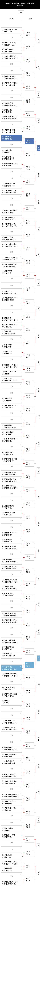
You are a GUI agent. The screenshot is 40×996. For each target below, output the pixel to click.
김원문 (28, 800)
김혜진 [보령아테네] (8, 51)
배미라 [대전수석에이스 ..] (9, 257)
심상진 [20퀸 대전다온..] (9, 486)
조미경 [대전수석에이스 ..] (9, 674)
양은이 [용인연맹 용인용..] (9, 226)
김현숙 (28, 397)
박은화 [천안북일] (7, 110)
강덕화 (28, 719)
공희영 (28, 583)
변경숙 (28, 156)
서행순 (28, 115)
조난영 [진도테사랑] (8, 828)
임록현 (28, 368)
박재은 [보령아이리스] (8, 687)
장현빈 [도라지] (6, 434)
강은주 (28, 422)
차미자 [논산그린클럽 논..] (9, 562)
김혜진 (28, 48)
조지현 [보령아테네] (8, 595)
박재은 (28, 690)
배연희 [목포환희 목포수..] (9, 615)
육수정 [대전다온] (7, 756)
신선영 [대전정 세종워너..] (9, 533)
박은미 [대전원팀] (7, 150)
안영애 (28, 236)
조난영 (28, 825)
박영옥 (28, 411)
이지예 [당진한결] (7, 667)
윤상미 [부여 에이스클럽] (9, 694)
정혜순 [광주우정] (7, 868)
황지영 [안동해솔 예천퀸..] (9, 190)
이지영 (28, 355)
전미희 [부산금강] (7, 137)
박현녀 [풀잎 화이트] (8, 452)
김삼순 (28, 867)
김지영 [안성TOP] (7, 374)
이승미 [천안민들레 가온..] (9, 882)
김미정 (28, 62)
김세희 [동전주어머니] (8, 183)
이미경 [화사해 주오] (8, 696)
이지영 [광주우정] (7, 351)
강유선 (28, 733)
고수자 (28, 852)
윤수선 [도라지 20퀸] (8, 212)
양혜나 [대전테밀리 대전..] (9, 481)
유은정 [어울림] (6, 165)
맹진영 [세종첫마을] (8, 103)
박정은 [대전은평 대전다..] (9, 259)
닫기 (21, 12)
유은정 (28, 169)
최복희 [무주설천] (7, 837)
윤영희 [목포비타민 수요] (9, 459)
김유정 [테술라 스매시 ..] (9, 479)
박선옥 (28, 704)
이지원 (28, 424)
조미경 (28, 677)
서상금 (28, 33)
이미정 (28, 75)
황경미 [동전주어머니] (8, 835)
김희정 (28, 623)
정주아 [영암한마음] (8, 647)
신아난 (28, 773)
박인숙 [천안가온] (7, 327)
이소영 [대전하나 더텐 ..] (9, 783)
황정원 (28, 652)
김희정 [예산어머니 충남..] (9, 620)
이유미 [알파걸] (6, 347)
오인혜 (28, 276)
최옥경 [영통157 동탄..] (8, 45)
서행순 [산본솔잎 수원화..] (9, 118)
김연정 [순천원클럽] (8, 300)
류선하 (28, 395)
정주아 (28, 650)
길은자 (28, 531)
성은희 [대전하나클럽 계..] (9, 488)
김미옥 (28, 46)
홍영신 (28, 744)
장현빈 (28, 437)
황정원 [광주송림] (7, 649)
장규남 (28, 263)
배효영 (28, 370)
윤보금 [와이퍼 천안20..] (9, 774)
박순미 (28, 384)
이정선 (28, 518)
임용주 (28, 758)
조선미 (28, 59)
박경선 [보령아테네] (8, 593)
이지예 (28, 664)
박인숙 (28, 330)
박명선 (28, 464)
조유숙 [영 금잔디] (7, 237)
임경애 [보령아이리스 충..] (9, 622)
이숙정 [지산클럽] (7, 378)
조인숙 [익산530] (7, 810)
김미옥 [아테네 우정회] (8, 49)
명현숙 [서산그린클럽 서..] (9, 439)
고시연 (28, 717)
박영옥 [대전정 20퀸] (8, 407)
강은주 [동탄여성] (7, 425)
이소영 (28, 787)
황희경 (28, 86)
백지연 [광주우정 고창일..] (9, 246)
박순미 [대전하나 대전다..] (9, 380)
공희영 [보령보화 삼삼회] (9, 580)
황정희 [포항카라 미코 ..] (9, 219)
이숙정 (28, 382)
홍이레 (28, 435)
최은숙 (28, 408)
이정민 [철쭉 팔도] (7, 586)
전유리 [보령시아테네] (8, 763)
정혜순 (28, 865)
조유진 (28, 357)
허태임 (28, 142)
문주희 (28, 784)
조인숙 (28, 813)
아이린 (28, 505)
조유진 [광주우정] (7, 353)
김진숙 (28, 610)
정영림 (28, 315)
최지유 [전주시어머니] (8, 85)
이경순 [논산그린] (7, 857)
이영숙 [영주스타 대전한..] (9, 864)
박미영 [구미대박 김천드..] (9, 217)
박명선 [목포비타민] (8, 461)
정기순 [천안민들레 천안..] (9, 324)
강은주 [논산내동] (7, 559)
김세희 (28, 180)
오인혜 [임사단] (6, 273)
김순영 (28, 502)
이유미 (28, 343)
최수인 (28, 451)
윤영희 (28, 462)
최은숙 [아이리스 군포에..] (9, 405)
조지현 (28, 599)
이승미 (28, 878)
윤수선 (28, 209)
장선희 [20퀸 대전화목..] (9, 801)
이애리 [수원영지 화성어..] (9, 116)
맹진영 (28, 100)
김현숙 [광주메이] (7, 400)
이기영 (28, 585)
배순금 (28, 274)
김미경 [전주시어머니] (8, 640)
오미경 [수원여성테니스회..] (10, 794)
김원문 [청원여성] (7, 803)
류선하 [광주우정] (7, 398)
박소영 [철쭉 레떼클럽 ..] (9, 43)
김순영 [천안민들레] (8, 506)
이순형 (28, 543)
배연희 (28, 612)
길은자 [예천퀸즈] (7, 535)
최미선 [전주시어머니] (8, 132)
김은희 (28, 196)
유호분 (28, 207)
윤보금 (28, 771)
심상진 (28, 489)
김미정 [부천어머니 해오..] (9, 58)
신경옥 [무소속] (6, 331)
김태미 (28, 301)
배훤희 (28, 290)
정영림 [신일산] (6, 318)
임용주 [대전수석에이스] (9, 754)
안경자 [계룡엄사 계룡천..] (9, 105)
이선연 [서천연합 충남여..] (9, 750)
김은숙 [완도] (6, 703)
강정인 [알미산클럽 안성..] (9, 371)
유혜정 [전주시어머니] (8, 130)
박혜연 (28, 478)
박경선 (28, 596)
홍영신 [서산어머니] (8, 747)
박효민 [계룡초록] (7, 541)
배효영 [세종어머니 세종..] (9, 367)
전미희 (28, 140)
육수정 (28, 760)
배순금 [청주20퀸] (7, 271)
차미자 (28, 558)
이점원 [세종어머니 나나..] (9, 472)
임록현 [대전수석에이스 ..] (9, 365)
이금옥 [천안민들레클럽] (9, 884)
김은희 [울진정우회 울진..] (9, 192)
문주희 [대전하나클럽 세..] (9, 781)
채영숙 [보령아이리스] (8, 689)
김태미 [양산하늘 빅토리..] (9, 298)
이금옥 (28, 881)
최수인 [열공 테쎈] (7, 454)
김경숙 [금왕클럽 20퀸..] (9, 76)
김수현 (28, 516)
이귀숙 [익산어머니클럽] (9, 808)
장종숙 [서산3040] (7, 31)
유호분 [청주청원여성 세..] (9, 210)
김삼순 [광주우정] (7, 870)
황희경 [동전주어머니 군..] (9, 83)
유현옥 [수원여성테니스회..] (10, 797)
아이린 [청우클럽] (7, 508)
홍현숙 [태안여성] (7, 441)
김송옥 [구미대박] (7, 345)
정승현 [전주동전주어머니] (10, 320)
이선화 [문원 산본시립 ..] (9, 727)
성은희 (28, 491)
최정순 (28, 182)
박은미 (28, 153)
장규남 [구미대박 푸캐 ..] (9, 266)
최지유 (28, 88)
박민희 (28, 639)
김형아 (28, 827)
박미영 (28, 221)
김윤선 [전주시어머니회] (9, 244)
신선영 (28, 529)
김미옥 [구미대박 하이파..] (9, 264)
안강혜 (28, 570)
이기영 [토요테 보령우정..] (9, 582)
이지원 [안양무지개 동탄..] (9, 427)
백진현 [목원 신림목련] (8, 333)
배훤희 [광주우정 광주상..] (9, 293)
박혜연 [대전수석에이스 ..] (9, 474)
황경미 (28, 838)
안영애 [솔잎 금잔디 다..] (9, 239)
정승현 (28, 317)
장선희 (28, 798)
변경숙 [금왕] (6, 152)
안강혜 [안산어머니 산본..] (9, 566)
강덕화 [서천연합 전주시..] (9, 723)
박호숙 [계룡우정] (7, 653)
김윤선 (28, 247)
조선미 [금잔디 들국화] (8, 56)
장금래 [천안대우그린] (8, 656)
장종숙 (28, 35)
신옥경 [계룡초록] (7, 539)
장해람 (28, 167)
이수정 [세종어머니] (8, 157)
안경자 (28, 102)
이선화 (28, 731)
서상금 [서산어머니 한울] (9, 29)
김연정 (28, 303)
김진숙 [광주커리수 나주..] (9, 613)
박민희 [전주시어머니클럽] (10, 642)
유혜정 (28, 127)
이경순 (28, 854)
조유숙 (28, 234)
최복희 (28, 840)
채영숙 (28, 693)
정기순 (28, 328)
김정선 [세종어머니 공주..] (9, 548)
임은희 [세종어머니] (8, 159)
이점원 (28, 476)
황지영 (28, 194)
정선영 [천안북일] (7, 112)
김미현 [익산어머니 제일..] (9, 862)
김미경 (28, 637)
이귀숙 (28, 811)
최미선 (28, 129)
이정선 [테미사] (6, 515)
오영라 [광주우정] (7, 291)
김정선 (28, 545)
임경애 (28, 625)
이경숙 (28, 666)
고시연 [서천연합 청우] (8, 721)
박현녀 (28, 449)
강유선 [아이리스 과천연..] (9, 729)
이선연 (28, 746)
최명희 (28, 679)
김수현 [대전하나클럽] (8, 512)
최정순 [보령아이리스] (8, 186)
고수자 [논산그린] (7, 855)
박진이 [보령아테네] (8, 761)
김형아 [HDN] (6, 830)
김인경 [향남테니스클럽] (9, 568)
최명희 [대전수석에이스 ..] (9, 676)
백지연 (28, 250)
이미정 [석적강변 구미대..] (9, 78)
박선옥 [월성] (6, 700)
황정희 (28, 223)
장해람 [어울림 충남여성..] (9, 163)
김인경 (28, 572)
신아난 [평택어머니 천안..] (9, 776)
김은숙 (28, 706)
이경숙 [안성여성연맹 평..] (9, 669)
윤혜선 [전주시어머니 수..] (9, 588)
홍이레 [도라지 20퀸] (8, 432)
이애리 (28, 113)
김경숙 (28, 73)
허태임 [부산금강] (7, 139)
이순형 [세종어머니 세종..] (9, 546)
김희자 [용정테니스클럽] (9, 224)
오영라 (28, 288)
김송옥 (28, 341)
